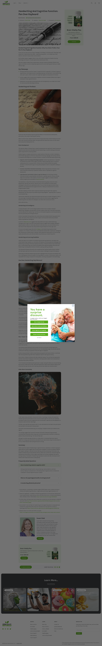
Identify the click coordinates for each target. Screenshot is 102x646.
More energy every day (39, 322)
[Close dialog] (73, 306)
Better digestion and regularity (39, 330)
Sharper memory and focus (39, 334)
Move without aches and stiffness (39, 326)
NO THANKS (39, 337)
